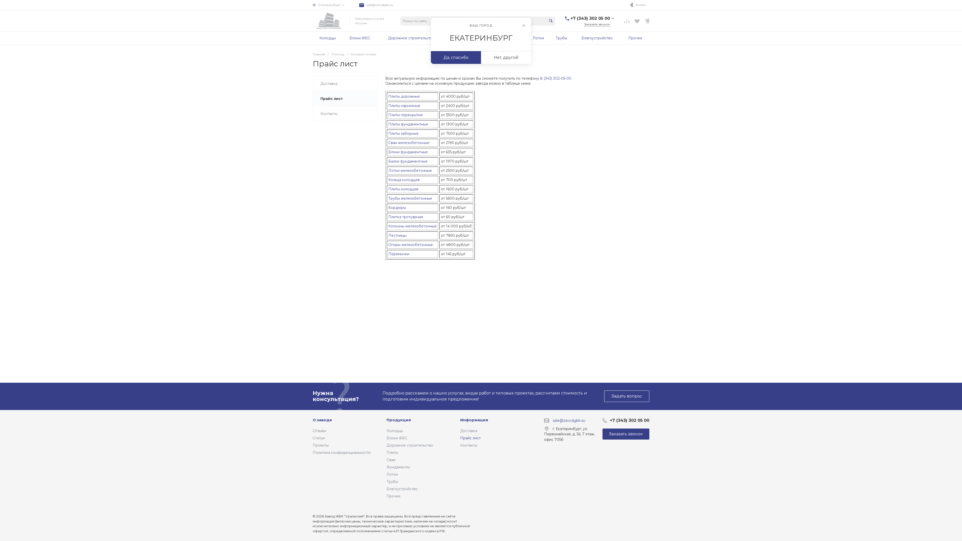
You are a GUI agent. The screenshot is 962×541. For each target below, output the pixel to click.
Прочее (394, 496)
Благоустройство (402, 489)
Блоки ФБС (397, 438)
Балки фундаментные (408, 161)
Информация (474, 420)
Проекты (321, 445)
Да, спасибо (455, 57)
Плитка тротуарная (405, 217)
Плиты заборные (403, 133)
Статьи (319, 438)
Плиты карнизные (404, 105)
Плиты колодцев (403, 189)
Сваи (391, 460)
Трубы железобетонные (410, 198)
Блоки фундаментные (408, 152)
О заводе (322, 420)
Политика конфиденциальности (342, 452)
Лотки (392, 474)
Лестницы (397, 235)
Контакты (468, 445)
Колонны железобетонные (412, 226)
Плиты (392, 452)
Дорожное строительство (410, 445)
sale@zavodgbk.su (380, 5)
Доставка (468, 431)
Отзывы (319, 431)
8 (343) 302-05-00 (555, 78)
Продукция (399, 420)
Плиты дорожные (404, 96)
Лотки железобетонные (410, 170)
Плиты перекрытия (405, 115)
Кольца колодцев (404, 180)
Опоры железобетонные (410, 244)
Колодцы (395, 431)
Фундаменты (398, 467)
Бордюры (397, 207)
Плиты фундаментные (408, 124)
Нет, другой (506, 57)
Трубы (392, 481)
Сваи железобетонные (408, 143)
